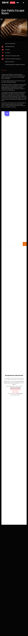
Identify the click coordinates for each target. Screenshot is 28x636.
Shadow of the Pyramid (15, 388)
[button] (2, 29)
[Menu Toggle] (23, 2)
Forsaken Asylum (15, 392)
